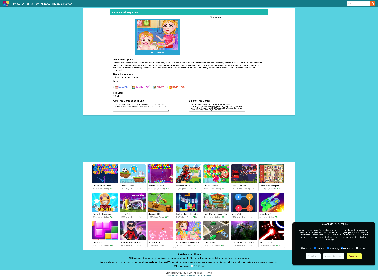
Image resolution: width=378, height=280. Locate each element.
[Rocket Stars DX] (160, 230)
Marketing (334, 249)
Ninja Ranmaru (239, 186)
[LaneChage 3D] (216, 230)
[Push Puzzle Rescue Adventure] (216, 202)
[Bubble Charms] (216, 173)
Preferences (349, 249)
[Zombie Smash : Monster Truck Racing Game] (244, 230)
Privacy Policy (187, 276)
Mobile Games (63, 4)
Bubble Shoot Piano (102, 186)
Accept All (354, 256)
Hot (27, 4)
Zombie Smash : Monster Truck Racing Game (253, 242)
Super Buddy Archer (102, 214)
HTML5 (178, 87)
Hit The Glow (265, 242)
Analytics (321, 249)
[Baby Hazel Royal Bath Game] (157, 34)
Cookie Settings (205, 276)
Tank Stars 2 (265, 214)
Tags (47, 4)
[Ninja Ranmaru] (244, 173)
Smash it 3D (154, 214)
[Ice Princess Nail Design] (188, 230)
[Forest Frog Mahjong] (271, 173)
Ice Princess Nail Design (187, 242)
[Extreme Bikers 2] (188, 173)
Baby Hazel (142, 87)
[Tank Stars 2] (271, 202)
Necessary (308, 249)
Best (36, 4)
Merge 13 (236, 214)
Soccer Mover (127, 186)
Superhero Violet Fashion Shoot (135, 242)
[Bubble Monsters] (160, 173)
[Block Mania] (105, 230)
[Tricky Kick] (133, 202)
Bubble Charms (211, 186)
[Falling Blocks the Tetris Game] (188, 202)
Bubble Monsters (156, 186)
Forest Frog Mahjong (269, 186)
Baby (123, 87)
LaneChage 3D (211, 242)
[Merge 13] (244, 202)
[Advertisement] (96, 53)
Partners (363, 249)
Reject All (313, 256)
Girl (160, 87)
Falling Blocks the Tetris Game (190, 214)
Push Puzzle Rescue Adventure (218, 214)
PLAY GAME (157, 52)
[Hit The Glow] (271, 230)
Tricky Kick (126, 214)
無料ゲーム (198, 266)
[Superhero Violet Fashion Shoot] (133, 230)
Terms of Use (172, 276)
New (17, 4)
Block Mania (98, 242)
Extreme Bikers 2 (184, 186)
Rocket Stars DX (156, 242)
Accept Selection (333, 256)
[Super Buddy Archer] (105, 202)
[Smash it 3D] (160, 202)
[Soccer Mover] (133, 173)
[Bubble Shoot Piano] (105, 173)
